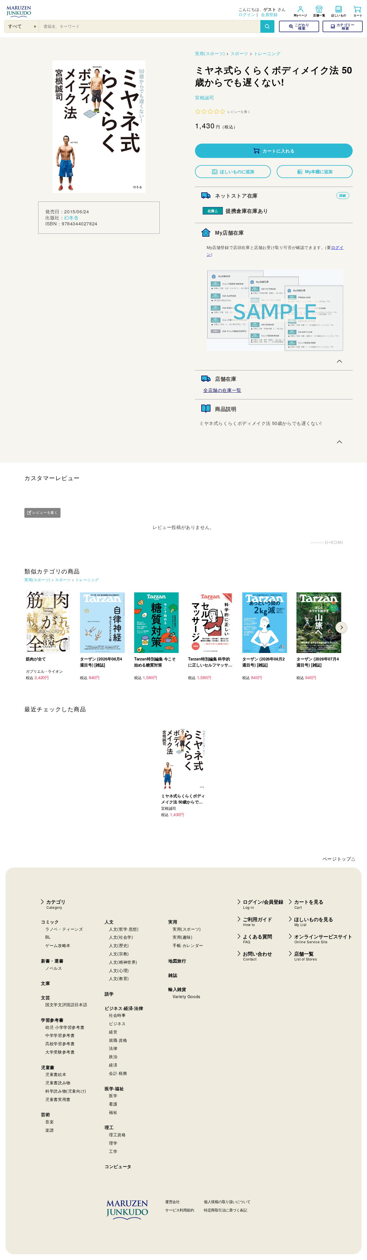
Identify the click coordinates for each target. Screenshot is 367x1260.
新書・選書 (52, 961)
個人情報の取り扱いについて (227, 1201)
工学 (113, 1151)
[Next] (341, 627)
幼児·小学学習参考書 (64, 1027)
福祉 (113, 1112)
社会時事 (117, 1015)
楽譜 (49, 1130)
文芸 (45, 997)
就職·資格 (118, 1040)
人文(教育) (119, 978)
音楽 (49, 1121)
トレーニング (267, 53)
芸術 (45, 1114)
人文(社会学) (121, 937)
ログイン (247, 14)
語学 (109, 994)
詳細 (342, 195)
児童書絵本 (55, 1074)
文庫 (45, 983)
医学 (113, 1095)
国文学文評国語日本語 (66, 1004)
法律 (113, 1048)
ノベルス (53, 968)
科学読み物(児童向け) (65, 1091)
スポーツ (239, 53)
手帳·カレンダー (188, 945)
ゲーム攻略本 (58, 945)
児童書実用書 (58, 1099)
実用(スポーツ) (210, 53)
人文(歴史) (119, 945)
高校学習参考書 (60, 1043)
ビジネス (117, 1023)
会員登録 (269, 14)
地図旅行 (177, 961)
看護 (113, 1104)
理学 (113, 1143)
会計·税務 (118, 1073)
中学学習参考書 (60, 1035)
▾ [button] (35, 26)
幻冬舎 (71, 217)
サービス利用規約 (179, 1210)
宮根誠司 (204, 97)
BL (47, 937)
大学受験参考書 (60, 1052)
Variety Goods (186, 996)
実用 (172, 922)
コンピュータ (118, 1166)
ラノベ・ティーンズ (64, 929)
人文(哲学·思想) (123, 929)
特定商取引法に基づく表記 (225, 1210)
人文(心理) (119, 970)
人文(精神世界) (123, 962)
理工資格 (117, 1134)
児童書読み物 (58, 1082)
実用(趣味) (183, 937)
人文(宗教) (119, 953)
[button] (343, 26)
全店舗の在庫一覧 (222, 390)
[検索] (267, 26)
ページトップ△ (339, 858)
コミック (50, 922)
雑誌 (172, 975)
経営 (113, 1032)
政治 (113, 1056)
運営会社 (172, 1201)
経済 (113, 1065)
